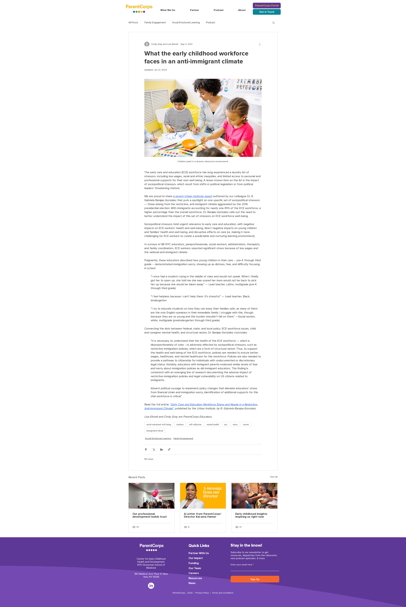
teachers (180, 424)
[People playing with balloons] (151, 496)
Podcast (210, 22)
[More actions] (260, 44)
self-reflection (195, 424)
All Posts (133, 22)
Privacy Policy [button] (202, 592)
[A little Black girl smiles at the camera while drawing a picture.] (254, 496)
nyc (225, 424)
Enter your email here (241, 565)
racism (246, 424)
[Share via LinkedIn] (161, 449)
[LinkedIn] (151, 586)
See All (274, 477)
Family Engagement (155, 22)
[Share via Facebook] (145, 449)
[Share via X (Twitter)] (153, 449)
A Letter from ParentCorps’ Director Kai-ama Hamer (202, 515)
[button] (267, 5)
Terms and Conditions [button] (222, 592)
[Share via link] (169, 449)
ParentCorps (179, 592)
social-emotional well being (158, 424)
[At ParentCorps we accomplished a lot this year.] (203, 496)
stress (235, 424)
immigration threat (154, 430)
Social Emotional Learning (186, 22)
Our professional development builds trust (149, 515)
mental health (213, 424)
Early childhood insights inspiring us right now (251, 515)
